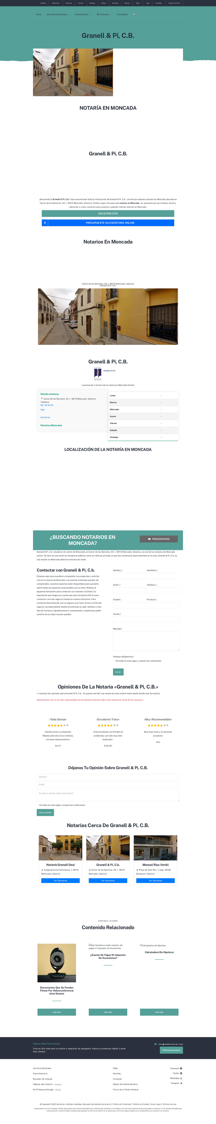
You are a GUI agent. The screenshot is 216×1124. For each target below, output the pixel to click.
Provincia (152, 599)
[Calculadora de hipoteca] (153, 945)
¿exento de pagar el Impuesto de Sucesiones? (108, 956)
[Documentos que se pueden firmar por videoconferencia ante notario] (57, 963)
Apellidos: (152, 570)
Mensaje (117, 629)
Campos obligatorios (123, 656)
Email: (116, 585)
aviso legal (131, 661)
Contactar (45, 417)
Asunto (117, 614)
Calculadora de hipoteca (159, 952)
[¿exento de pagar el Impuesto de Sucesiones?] (108, 946)
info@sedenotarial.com (171, 1044)
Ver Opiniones (60, 880)
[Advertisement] (108, 129)
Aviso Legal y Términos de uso (163, 1104)
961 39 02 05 (46, 405)
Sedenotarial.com (40, 1108)
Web (42, 410)
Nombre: (117, 570)
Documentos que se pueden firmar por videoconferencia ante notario (57, 990)
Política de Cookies (141, 1104)
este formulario (152, 693)
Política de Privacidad (122, 1104)
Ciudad (117, 599)
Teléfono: (152, 585)
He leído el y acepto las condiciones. (139, 661)
